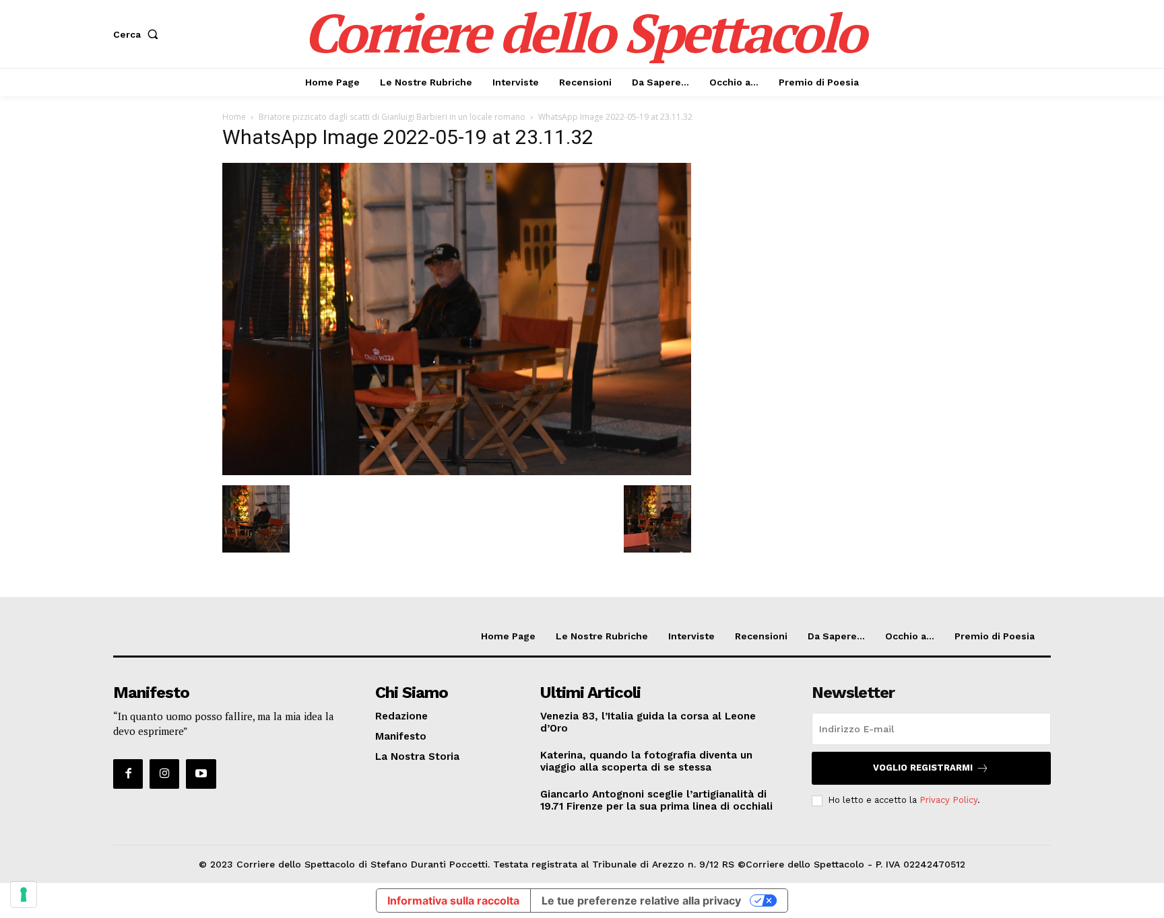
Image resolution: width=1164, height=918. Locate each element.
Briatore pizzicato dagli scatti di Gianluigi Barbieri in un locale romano (392, 116)
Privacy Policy (948, 800)
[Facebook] (128, 774)
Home (234, 116)
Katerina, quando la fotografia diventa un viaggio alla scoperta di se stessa (646, 761)
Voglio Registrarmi (923, 768)
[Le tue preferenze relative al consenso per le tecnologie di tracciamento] (23, 894)
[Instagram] (164, 774)
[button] (138, 34)
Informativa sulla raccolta (453, 900)
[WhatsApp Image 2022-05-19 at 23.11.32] (456, 471)
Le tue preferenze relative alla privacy (641, 900)
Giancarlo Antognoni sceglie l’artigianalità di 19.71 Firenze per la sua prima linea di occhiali (656, 800)
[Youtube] (201, 774)
